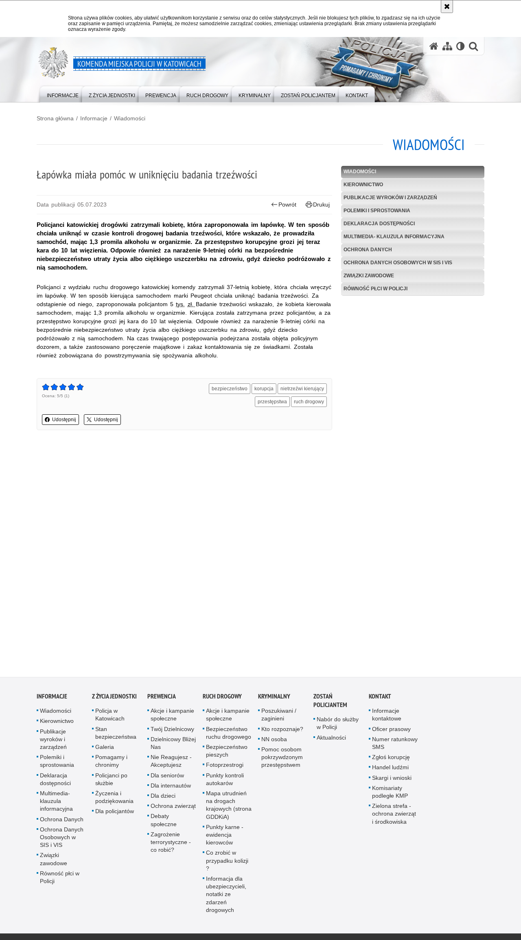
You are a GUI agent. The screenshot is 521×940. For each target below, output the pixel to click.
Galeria (104, 749)
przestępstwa (272, 402)
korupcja (264, 389)
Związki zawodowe (369, 276)
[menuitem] (63, 93)
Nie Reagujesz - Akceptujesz (171, 763)
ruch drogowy (309, 402)
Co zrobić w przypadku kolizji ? (227, 862)
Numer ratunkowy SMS (395, 745)
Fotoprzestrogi (224, 767)
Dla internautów (171, 787)
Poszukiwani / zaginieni (278, 716)
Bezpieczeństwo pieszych (226, 753)
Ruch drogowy (222, 698)
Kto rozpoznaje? (282, 731)
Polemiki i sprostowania (377, 210)
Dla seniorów (167, 777)
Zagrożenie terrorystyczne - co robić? (171, 844)
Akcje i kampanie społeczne (172, 716)
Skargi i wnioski (392, 780)
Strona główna (55, 118)
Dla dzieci (163, 797)
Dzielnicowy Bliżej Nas (173, 745)
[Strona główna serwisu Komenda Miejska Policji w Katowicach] (433, 46)
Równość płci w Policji (375, 289)
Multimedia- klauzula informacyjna (394, 236)
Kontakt (380, 698)
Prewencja (161, 698)
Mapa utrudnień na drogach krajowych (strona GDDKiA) (229, 807)
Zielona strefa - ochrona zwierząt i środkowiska (394, 816)
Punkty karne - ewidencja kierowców (224, 837)
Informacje (93, 118)
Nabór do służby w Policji (338, 725)
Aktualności (331, 739)
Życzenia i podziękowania (114, 799)
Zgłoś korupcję (391, 759)
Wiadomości (129, 118)
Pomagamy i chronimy (111, 763)
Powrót (287, 204)
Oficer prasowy (391, 731)
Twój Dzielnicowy (172, 731)
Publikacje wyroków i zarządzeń (390, 197)
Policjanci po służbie (111, 781)
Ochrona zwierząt (173, 808)
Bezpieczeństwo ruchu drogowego (228, 735)
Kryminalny (274, 698)
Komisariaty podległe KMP (390, 794)
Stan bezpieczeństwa (115, 735)
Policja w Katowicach (110, 716)
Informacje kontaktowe (386, 716)
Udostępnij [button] (64, 419)
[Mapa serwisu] (447, 46)
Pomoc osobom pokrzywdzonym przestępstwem (282, 759)
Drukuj (321, 204)
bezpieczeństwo (229, 389)
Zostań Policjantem (330, 702)
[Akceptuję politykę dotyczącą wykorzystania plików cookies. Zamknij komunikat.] (447, 6)
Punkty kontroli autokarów (225, 781)
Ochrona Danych (368, 249)
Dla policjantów (114, 813)
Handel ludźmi (390, 769)
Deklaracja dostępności (379, 223)
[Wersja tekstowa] (460, 46)
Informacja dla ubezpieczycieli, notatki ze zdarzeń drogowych (226, 896)
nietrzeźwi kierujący (302, 389)
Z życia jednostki (114, 698)
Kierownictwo (363, 184)
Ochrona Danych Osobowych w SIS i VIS (398, 262)
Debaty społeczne (164, 822)
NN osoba (274, 741)
